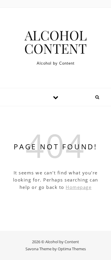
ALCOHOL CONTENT (55, 41)
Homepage (78, 187)
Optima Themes (72, 248)
